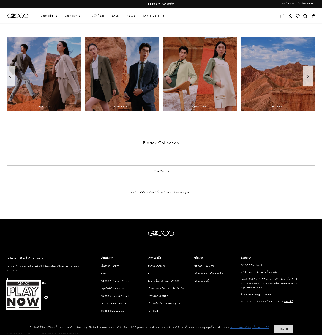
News (131, 15)
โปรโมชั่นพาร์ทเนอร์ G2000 (164, 281)
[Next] (308, 76)
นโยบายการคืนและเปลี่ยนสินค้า (166, 288)
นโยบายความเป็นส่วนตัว (208, 273)
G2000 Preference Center (115, 281)
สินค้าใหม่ (97, 15)
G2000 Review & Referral (115, 296)
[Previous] (10, 76)
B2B (150, 273)
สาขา (104, 273)
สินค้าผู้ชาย (49, 15)
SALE (115, 15)
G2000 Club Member (113, 310)
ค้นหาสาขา (308, 3)
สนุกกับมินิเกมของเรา (113, 288)
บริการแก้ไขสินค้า (158, 296)
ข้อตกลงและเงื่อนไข (205, 265)
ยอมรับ (284, 329)
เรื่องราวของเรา (110, 265)
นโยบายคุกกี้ (201, 281)
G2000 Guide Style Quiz (114, 303)
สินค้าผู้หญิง (73, 15)
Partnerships (154, 15)
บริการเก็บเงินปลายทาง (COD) (165, 303)
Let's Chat (153, 310)
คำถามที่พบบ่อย (157, 265)
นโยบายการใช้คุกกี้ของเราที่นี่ (249, 327)
